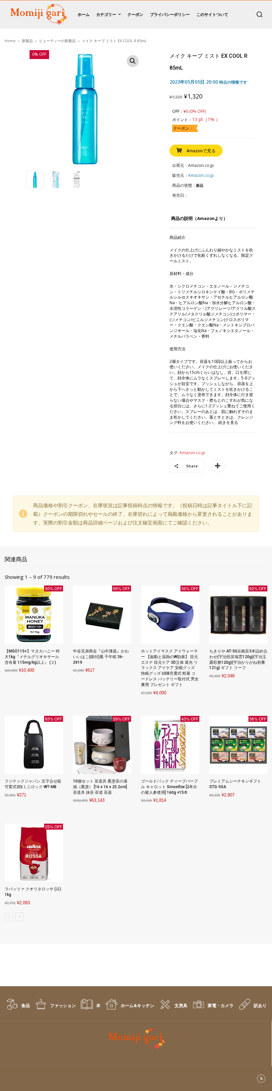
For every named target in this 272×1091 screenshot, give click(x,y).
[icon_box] (17, 1008)
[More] (218, 465)
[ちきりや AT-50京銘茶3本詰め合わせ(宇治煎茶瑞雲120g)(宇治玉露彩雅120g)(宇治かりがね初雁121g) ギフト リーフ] (238, 614)
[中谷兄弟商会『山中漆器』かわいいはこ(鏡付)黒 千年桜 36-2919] (102, 614)
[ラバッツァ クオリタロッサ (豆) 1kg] (34, 853)
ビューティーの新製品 (57, 40)
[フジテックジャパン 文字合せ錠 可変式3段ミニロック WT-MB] (34, 745)
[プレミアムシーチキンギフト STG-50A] (238, 745)
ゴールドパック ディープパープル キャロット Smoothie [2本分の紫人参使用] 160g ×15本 (169, 787)
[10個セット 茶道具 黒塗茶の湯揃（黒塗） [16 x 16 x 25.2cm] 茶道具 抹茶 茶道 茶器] (102, 745)
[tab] (199, 221)
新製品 (27, 40)
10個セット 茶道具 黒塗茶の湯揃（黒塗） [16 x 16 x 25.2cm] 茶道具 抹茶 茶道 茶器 (100, 787)
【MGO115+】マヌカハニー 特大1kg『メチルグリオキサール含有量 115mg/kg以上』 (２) (32, 657)
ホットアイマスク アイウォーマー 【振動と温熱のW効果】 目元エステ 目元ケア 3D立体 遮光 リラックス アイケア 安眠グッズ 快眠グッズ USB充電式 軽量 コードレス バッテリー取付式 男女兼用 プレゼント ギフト (170, 668)
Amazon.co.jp (192, 452)
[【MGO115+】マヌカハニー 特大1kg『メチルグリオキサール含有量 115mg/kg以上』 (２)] (34, 614)
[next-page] (19, 917)
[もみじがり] (38, 14)
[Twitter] (261, 1078)
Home (10, 40)
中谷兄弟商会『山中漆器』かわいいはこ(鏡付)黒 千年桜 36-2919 (101, 657)
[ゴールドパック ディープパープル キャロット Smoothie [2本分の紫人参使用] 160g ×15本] (170, 745)
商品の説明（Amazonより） (199, 218)
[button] (259, 14)
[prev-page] (9, 917)
